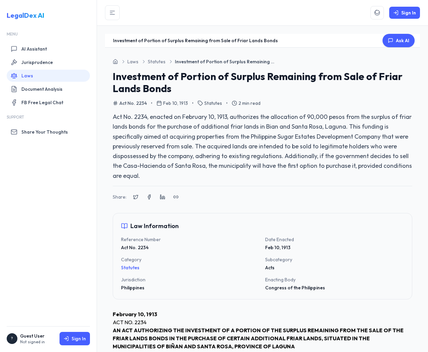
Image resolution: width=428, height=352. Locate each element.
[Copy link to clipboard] (176, 197)
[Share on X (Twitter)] (135, 197)
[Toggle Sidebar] (112, 12)
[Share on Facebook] (149, 197)
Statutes (130, 268)
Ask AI (402, 41)
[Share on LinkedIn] (162, 197)
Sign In (79, 339)
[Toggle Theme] (377, 12)
